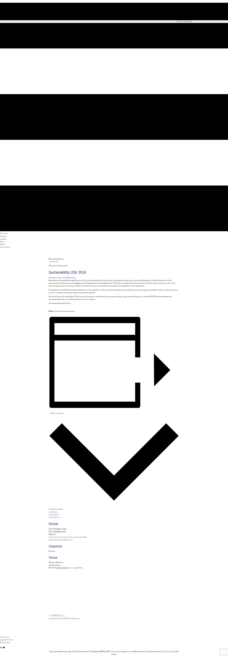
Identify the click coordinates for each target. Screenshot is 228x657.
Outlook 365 (54, 514)
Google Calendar (56, 509)
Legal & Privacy (6, 640)
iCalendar (53, 512)
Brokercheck (5, 642)
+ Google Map (77, 568)
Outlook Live (54, 517)
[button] (1, 647)
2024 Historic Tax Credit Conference (64, 618)
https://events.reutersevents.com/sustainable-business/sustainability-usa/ (68, 538)
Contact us (4, 637)
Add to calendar (57, 413)
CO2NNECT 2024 (57, 615)
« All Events (54, 261)
